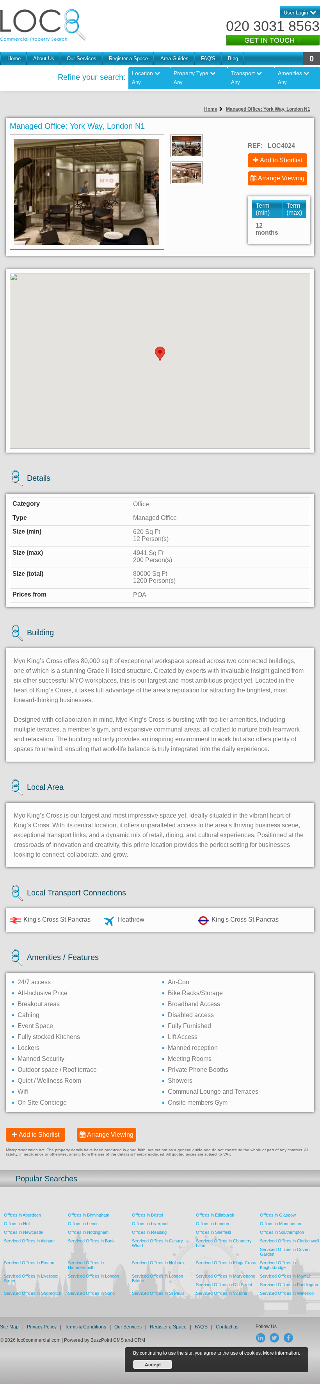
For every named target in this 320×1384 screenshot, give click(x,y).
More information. (281, 1353)
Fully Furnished (189, 1026)
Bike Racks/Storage (195, 993)
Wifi (23, 1091)
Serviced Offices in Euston (29, 1262)
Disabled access (191, 1015)
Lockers (28, 1047)
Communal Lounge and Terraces (213, 1091)
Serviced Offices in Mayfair (285, 1276)
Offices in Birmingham (88, 1215)
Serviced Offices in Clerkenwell (289, 1240)
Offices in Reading (149, 1232)
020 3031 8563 (273, 26)
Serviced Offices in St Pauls (158, 1293)
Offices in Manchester (281, 1223)
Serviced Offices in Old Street (224, 1284)
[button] (160, 353)
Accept (153, 1364)
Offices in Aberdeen (22, 1215)
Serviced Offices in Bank (91, 1240)
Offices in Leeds (83, 1223)
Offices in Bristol (147, 1215)
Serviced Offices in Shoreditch (32, 1293)
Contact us (227, 1327)
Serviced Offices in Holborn (158, 1262)
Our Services (81, 58)
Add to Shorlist (39, 1134)
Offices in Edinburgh (215, 1215)
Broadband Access (194, 1004)
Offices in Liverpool (150, 1223)
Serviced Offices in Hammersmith (86, 1265)
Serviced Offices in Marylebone (225, 1276)
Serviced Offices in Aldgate (29, 1240)
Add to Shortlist (281, 160)
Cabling (28, 1015)
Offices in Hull (17, 1223)
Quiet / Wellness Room (49, 1080)
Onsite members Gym (198, 1102)
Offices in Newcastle (23, 1232)
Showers (180, 1080)
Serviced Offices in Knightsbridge (278, 1265)
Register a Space (128, 58)
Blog (233, 58)
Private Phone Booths (198, 1069)
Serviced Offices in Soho (91, 1293)
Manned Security (41, 1058)
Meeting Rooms (190, 1058)
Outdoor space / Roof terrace (57, 1069)
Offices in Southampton (282, 1232)
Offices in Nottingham (88, 1232)
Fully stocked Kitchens (49, 1037)
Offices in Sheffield (213, 1232)
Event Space (35, 1026)
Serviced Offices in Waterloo (287, 1293)
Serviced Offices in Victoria (221, 1293)
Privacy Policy (42, 1327)
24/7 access (34, 982)
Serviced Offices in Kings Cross (226, 1262)
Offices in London (212, 1223)
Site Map (9, 1327)
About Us (43, 58)
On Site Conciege (42, 1102)
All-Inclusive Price (43, 993)
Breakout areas (39, 1004)
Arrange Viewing (281, 178)
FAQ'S (208, 58)
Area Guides (174, 58)
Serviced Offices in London (93, 1276)
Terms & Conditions (85, 1327)
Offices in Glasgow (278, 1215)
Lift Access (182, 1037)
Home (14, 58)
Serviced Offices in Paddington (289, 1284)
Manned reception (193, 1047)
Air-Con (178, 982)
